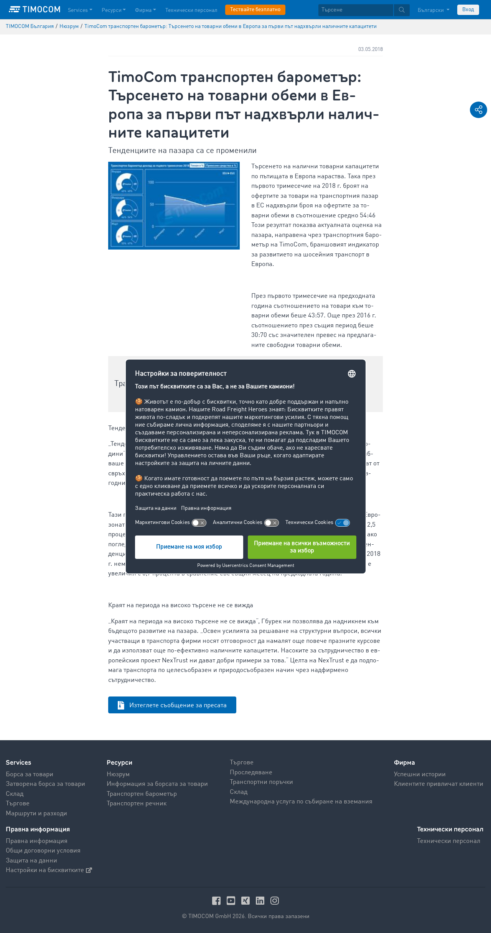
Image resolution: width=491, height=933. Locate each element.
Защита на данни (31, 860)
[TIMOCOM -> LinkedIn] (261, 900)
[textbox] (364, 10)
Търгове (18, 803)
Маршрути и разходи (36, 813)
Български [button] (431, 10)
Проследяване (251, 772)
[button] (478, 110)
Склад (14, 794)
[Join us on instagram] (274, 900)
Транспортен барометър (142, 794)
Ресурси (112, 10)
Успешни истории (420, 774)
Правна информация (37, 841)
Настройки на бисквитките (45, 870)
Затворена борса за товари (45, 784)
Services (78, 10)
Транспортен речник (136, 803)
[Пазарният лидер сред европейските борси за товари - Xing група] (246, 900)
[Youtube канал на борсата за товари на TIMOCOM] (232, 900)
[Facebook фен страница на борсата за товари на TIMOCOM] (217, 900)
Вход (468, 9)
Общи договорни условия (43, 851)
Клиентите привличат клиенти (438, 784)
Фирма (143, 10)
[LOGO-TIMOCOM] (34, 10)
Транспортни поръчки (261, 782)
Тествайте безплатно (255, 9)
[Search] (402, 10)
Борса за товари (29, 774)
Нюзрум (118, 774)
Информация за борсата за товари (157, 784)
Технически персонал (191, 10)
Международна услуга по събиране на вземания (301, 801)
